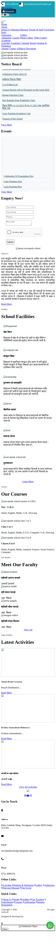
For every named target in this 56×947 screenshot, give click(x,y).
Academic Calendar (20, 43)
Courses (16, 38)
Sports (16, 899)
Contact (12, 48)
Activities (5, 43)
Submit (10, 242)
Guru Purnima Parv (13, 177)
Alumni (4, 48)
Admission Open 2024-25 (14, 70)
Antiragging (29, 902)
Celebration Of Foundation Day (19, 172)
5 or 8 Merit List (10, 80)
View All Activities (28, 787)
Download (10, 11)
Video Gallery (40, 38)
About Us (5, 29)
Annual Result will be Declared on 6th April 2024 (25, 85)
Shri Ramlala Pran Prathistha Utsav (18, 96)
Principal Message (19, 29)
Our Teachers (37, 899)
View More (6, 125)
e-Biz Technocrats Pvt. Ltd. (35, 916)
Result (33, 43)
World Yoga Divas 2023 (13, 119)
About (4, 27)
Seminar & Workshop (23, 885)
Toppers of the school (12, 114)
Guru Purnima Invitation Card (16, 109)
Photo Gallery (26, 38)
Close (4, 929)
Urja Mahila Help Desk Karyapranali (21, 187)
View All (28, 629)
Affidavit (21, 48)
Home (4, 24)
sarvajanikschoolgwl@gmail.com (37, 4)
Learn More (28, 481)
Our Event (26, 888)
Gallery (23, 35)
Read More (6, 304)
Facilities (25, 899)
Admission (6, 35)
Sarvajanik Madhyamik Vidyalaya (32, 910)
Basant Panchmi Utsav (13, 91)
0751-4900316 (12, 4)
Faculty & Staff (36, 29)
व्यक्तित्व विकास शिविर (11, 75)
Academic (6, 40)
